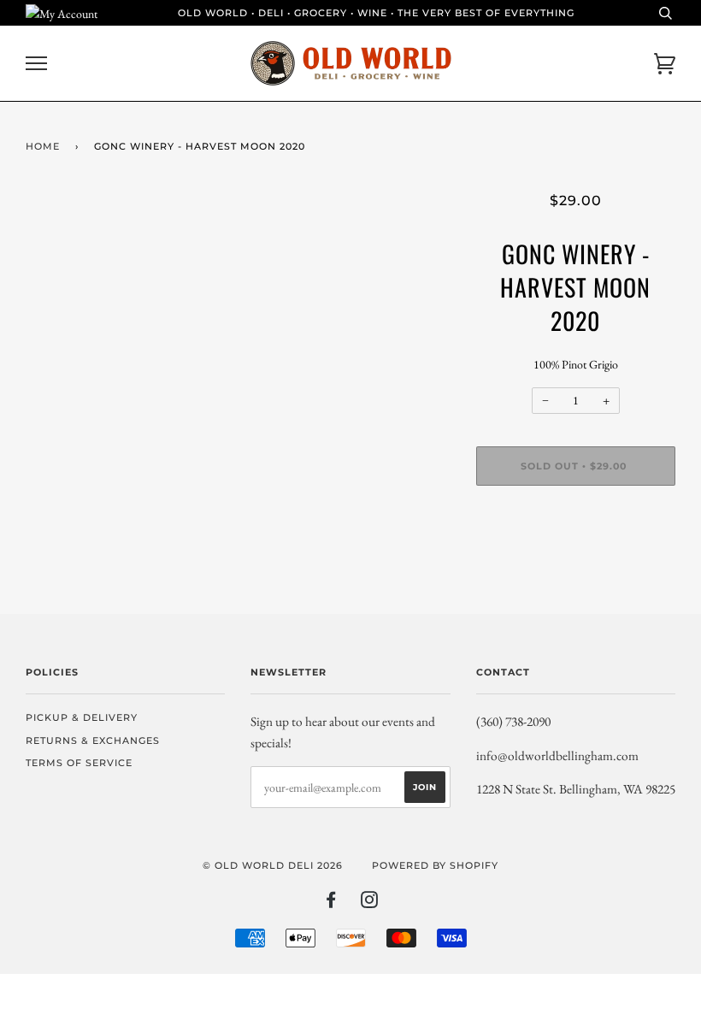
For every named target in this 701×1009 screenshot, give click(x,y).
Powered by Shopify (435, 865)
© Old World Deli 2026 (273, 865)
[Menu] (36, 63)
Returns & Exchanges (93, 740)
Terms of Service (79, 763)
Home (43, 146)
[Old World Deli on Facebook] (331, 903)
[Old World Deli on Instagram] (370, 903)
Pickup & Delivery (82, 717)
